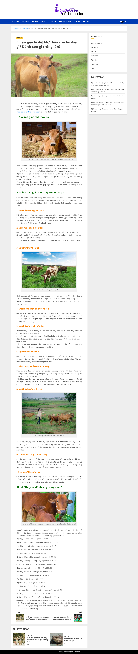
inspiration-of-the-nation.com (28, 112)
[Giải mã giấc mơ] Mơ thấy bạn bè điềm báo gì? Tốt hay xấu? (37, 640)
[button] (126, 22)
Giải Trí (53, 22)
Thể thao (34, 22)
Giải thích (25, 22)
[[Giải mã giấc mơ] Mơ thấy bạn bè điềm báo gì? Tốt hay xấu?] (19, 639)
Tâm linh (77, 22)
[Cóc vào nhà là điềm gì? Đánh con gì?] (56, 639)
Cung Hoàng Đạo (64, 22)
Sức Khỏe (44, 22)
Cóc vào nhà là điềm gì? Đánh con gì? (73, 640)
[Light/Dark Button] (122, 22)
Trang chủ (15, 22)
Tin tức (86, 22)
